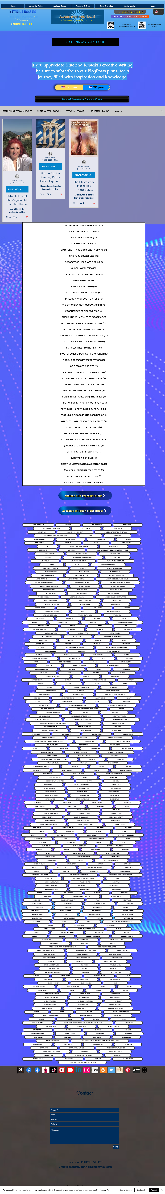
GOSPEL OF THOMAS (116, 939)
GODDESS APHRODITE (93, 936)
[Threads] (144, 1070)
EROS (34, 867)
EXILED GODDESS (125, 871)
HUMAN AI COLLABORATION (121, 1012)
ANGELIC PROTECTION (52, 604)
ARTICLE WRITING (64, 622)
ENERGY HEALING (50, 856)
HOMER (36, 1012)
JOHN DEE (98, 1058)
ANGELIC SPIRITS (40, 608)
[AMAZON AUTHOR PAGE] (20, 1070)
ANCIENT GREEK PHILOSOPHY (49, 586)
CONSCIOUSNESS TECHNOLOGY (81, 716)
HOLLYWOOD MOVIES (79, 1008)
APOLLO (83, 611)
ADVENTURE (117, 535)
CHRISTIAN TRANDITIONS (81, 687)
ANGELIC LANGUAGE (85, 600)
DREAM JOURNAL (85, 813)
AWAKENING (81, 651)
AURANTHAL (96, 644)
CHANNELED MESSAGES (53, 676)
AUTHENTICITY (125, 644)
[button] (162, 111)
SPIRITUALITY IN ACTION (48, 111)
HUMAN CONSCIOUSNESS (51, 1015)
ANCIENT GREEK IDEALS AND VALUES (117, 579)
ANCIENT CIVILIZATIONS (116, 575)
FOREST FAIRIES (126, 900)
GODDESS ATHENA (127, 936)
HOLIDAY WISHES (83, 1004)
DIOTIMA (116, 781)
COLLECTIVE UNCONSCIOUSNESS (87, 709)
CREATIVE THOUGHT (80, 752)
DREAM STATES (115, 820)
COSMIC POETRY (82, 737)
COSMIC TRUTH (83, 745)
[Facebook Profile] (29, 1070)
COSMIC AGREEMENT (50, 727)
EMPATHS (39, 849)
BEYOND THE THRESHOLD (40, 658)
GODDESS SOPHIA (47, 939)
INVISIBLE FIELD (48, 1055)
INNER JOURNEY (70, 1033)
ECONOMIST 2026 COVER (126, 835)
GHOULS (50, 925)
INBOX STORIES (51, 1026)
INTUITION (84, 1051)
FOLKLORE (37, 900)
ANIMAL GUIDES (97, 608)
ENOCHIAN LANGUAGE (111, 860)
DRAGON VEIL (72, 806)
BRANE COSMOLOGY (79, 665)
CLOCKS (97, 701)
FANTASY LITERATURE (51, 889)
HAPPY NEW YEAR (115, 972)
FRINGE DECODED (65, 911)
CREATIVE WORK (52, 755)
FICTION (39, 893)
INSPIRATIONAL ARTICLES (76, 1048)
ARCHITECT (69, 618)
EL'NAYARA (42, 842)
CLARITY (128, 698)
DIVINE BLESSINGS (49, 788)
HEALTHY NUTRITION (73, 986)
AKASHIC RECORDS (114, 553)
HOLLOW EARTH (47, 1008)
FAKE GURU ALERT (51, 885)
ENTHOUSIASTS (71, 864)
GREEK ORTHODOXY (49, 957)
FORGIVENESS (68, 903)
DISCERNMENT (48, 784)
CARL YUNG (43, 672)
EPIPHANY (127, 864)
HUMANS (69, 1019)
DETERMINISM (47, 773)
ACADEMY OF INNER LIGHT (75, 532)
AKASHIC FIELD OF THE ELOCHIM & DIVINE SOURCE (112, 550)
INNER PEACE (129, 1033)
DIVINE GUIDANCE (114, 792)
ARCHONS (97, 618)
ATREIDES (68, 644)
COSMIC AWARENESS (84, 727)
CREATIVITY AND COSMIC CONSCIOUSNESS (55, 759)
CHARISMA (67, 680)
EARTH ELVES (61, 835)
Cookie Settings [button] (126, 1190)
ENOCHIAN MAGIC (39, 864)
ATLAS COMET (39, 644)
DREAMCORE (100, 828)
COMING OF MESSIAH (53, 712)
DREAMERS (128, 828)
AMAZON (82, 568)
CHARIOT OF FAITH (37, 680)
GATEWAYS (37, 921)
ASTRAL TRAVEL (114, 633)
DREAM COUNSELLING (83, 810)
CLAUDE (37, 701)
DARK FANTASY (113, 763)
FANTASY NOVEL (84, 889)
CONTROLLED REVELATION (121, 719)
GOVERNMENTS (55, 943)
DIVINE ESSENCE (116, 788)
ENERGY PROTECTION (83, 856)
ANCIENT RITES (81, 593)
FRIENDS (125, 907)
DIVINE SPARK (67, 802)
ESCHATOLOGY (62, 867)
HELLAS (129, 986)
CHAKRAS (96, 672)
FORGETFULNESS (37, 903)
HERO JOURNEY (85, 994)
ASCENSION (71, 629)
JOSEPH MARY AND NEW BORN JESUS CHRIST (82, 1062)
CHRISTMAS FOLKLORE (112, 691)
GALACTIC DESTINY (95, 914)
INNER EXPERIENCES (37, 1033)
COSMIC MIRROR (128, 734)
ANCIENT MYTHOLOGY (115, 589)
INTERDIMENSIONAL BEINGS (51, 1051)
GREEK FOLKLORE (82, 954)
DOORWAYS (127, 802)
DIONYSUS (89, 781)
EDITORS (128, 838)
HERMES (125, 990)
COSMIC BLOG (117, 727)
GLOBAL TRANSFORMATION (86, 929)
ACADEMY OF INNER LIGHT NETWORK (116, 532)
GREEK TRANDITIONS (110, 961)
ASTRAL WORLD (47, 636)
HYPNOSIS (123, 1019)
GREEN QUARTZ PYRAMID (52, 965)
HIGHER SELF (118, 1001)
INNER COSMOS (97, 1030)
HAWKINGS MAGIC (99, 976)
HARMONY (37, 976)
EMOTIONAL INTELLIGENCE (115, 846)
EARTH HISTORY (91, 835)
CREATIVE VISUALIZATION (116, 752)
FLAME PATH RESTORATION (81, 896)
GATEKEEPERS (128, 918)
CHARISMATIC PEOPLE (99, 680)
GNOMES (118, 929)
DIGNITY (85, 777)
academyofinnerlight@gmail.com (90, 1166)
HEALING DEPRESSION (81, 979)
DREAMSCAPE (70, 831)
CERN (69, 672)
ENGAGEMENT (116, 856)
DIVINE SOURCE (116, 784)
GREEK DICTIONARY (49, 954)
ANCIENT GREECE (41, 579)
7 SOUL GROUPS (86, 528)
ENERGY (48, 853)
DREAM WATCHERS (68, 828)
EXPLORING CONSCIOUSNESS (79, 874)
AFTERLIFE (68, 543)
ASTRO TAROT (77, 636)
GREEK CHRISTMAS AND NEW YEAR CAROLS (62, 947)
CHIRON (124, 683)
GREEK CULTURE (122, 950)
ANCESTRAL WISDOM (81, 575)
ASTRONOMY (43, 640)
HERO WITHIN (116, 994)
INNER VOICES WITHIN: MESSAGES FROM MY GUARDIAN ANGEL (100, 1040)
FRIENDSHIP (35, 911)
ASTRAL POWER (83, 633)
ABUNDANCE (42, 532)
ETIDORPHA (65, 871)
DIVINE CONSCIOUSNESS (82, 784)
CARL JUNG (126, 669)
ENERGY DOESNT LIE (112, 853)
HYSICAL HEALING (37, 1022)
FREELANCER (68, 907)
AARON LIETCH (117, 528)
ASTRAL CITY (128, 629)
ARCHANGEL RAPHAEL (85, 615)
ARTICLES (93, 622)
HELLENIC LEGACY (42, 990)
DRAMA (127, 806)
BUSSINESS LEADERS (41, 669)
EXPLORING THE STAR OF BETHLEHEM (120, 874)
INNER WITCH (68, 1044)
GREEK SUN (79, 961)
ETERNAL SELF (128, 867)
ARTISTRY (73, 626)
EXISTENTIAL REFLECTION (40, 874)
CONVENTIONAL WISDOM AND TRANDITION (53, 723)
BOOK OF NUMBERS (65, 662)
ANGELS (68, 608)
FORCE (98, 900)
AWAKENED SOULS (50, 651)
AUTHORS (41, 647)
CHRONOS (37, 698)
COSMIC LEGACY (117, 730)
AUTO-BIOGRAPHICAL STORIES (74, 647)
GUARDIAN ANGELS (55, 968)
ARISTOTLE (125, 618)
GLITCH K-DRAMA (79, 925)
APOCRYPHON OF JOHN (52, 611)
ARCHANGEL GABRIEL (113, 611)
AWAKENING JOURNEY (113, 651)
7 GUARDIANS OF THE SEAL (51, 528)
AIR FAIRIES (71, 550)
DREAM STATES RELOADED (48, 824)
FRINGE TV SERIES (128, 911)
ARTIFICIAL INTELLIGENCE (125, 622)
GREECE (112, 943)
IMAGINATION (129, 1022)
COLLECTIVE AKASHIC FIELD (77, 705)
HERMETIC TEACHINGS (52, 994)
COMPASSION (114, 712)
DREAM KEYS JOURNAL (81, 817)
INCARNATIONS (81, 1026)
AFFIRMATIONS (39, 543)
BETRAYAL (127, 654)
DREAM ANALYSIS (50, 810)
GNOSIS (37, 932)
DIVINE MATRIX (114, 795)
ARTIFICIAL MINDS (43, 626)
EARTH (33, 835)
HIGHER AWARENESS (49, 1001)
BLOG (103, 658)
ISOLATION (117, 1055)
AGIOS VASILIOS (126, 543)
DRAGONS (100, 806)
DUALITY (98, 831)
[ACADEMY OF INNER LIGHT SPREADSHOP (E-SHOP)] (45, 1070)
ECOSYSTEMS (38, 838)
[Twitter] (111, 1070)
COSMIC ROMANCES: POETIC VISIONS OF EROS (49, 741)
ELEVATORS (71, 842)
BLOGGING (129, 658)
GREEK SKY (51, 961)
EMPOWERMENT (96, 849)
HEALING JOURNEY (53, 983)
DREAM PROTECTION (83, 820)
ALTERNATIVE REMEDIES (108, 564)
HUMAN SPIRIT (118, 1015)
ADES (90, 535)
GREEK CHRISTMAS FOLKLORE (106, 947)
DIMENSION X (113, 777)
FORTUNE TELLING (99, 903)
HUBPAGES (88, 1012)
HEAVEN (103, 986)
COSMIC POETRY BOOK (115, 737)
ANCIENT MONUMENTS (118, 586)
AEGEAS (128, 539)
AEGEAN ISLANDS (39, 539)
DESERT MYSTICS (67, 770)
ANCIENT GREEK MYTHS (82, 582)
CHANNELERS (86, 676)
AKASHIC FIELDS (50, 553)
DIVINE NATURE (50, 799)
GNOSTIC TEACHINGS (67, 932)
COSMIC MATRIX (97, 734)
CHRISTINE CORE (51, 691)
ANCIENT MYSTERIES (48, 589)
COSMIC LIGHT (36, 734)
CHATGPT (41, 683)
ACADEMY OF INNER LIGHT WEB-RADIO (55, 535)
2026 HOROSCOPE (38, 525)
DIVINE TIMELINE (97, 802)
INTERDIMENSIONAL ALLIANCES (115, 1048)
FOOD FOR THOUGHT (68, 900)
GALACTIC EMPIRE (127, 914)
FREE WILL (130, 903)
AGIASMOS (96, 543)
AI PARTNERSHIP (42, 550)
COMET (121, 709)
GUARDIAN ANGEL (115, 965)
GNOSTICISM (99, 932)
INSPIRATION (44, 1048)
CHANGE (122, 672)
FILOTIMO (97, 893)
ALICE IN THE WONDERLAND (115, 561)
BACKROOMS (68, 654)
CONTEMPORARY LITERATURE (83, 719)
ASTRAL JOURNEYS (51, 633)
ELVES (124, 842)
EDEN (65, 838)
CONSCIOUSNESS (44, 716)
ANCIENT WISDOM (43, 597)
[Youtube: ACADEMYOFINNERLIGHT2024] (70, 1070)
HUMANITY (42, 1019)
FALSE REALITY (82, 885)
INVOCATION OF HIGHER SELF (84, 1055)
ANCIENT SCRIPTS (113, 593)
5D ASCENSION (97, 525)
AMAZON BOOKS (83, 571)
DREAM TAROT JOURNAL (85, 824)
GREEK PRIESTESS (117, 957)
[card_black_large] (136, 1070)
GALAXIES (100, 918)
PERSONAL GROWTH (75, 111)
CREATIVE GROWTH (127, 748)
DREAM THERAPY (120, 824)
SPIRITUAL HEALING (100, 111)
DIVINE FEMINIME (51, 792)
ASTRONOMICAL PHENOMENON (113, 636)
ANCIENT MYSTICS (81, 589)
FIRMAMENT (47, 896)
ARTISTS (99, 626)
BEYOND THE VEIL (74, 658)
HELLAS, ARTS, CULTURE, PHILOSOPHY (18, 189)
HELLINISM (98, 990)
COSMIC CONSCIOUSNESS (50, 730)
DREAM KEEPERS (47, 817)
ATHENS (70, 640)
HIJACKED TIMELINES (50, 1004)
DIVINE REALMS (114, 799)
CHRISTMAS (80, 691)
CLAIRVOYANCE (100, 698)
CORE (89, 723)
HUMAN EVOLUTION (86, 1015)
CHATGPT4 (69, 683)
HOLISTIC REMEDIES (115, 1004)
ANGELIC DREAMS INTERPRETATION (116, 597)
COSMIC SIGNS (89, 741)
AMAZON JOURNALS (47, 575)
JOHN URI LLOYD (127, 1058)
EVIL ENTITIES (94, 871)
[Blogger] (103, 1070)
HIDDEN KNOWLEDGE (51, 997)
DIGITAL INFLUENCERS (54, 777)
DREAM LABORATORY (116, 817)
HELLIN (72, 990)
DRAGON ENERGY (40, 806)
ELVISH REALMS (46, 846)
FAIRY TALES (116, 882)
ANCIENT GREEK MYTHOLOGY (44, 582)
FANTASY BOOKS (114, 885)
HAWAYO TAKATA (66, 976)
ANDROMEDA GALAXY (77, 597)
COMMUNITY (85, 712)
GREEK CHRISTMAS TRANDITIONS (86, 950)
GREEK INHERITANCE (115, 954)
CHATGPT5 (97, 683)
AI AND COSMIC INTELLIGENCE (78, 546)
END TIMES (125, 849)
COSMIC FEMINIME (85, 730)
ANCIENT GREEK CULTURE (76, 579)
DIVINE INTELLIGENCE (51, 795)
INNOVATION (128, 1044)
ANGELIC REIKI (115, 604)
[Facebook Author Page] (37, 1070)
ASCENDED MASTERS (39, 629)
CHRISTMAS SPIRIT (45, 694)
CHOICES (49, 687)
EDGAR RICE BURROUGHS (96, 838)
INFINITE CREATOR (113, 1026)
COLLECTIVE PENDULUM (48, 709)
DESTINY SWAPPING (126, 770)
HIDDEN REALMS (84, 997)
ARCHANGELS (117, 615)
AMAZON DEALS (115, 571)
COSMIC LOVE (66, 734)
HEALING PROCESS (86, 983)
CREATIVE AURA (95, 748)
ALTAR (77, 564)
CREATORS (120, 759)
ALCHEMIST (48, 557)
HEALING (128, 976)
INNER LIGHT (100, 1033)
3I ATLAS (68, 525)
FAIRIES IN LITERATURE (52, 882)
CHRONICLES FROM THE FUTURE (115, 694)
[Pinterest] (128, 1070)
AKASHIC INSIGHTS (81, 553)
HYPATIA (96, 1019)
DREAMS (41, 831)
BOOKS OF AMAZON (125, 662)
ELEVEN (98, 842)
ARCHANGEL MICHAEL (50, 615)
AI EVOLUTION (113, 546)
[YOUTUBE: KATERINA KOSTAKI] (62, 1070)
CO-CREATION (125, 701)
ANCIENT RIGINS (51, 593)
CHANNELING (115, 676)
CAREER (98, 669)
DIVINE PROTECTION (82, 799)
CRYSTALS (83, 763)
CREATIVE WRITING (84, 755)
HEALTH (115, 983)
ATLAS (124, 640)
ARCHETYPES (40, 618)
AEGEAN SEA (101, 539)
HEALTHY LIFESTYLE (39, 986)
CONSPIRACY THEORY (119, 716)
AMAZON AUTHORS (51, 571)
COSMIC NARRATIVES (48, 737)
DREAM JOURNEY (117, 813)
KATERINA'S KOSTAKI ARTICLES (17, 111)
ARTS (125, 626)
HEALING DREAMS (115, 979)
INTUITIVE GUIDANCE (115, 1051)
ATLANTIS (98, 640)
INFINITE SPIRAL (37, 1030)
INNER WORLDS (97, 1044)
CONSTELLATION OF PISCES (43, 719)
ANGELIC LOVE (116, 600)
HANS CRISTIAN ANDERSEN (52, 972)
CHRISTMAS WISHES (78, 694)
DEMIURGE (128, 766)
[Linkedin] (78, 1070)
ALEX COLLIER (45, 561)
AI (47, 546)
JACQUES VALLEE (37, 1058)
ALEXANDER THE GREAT (78, 561)
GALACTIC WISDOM (69, 918)
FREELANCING (97, 907)
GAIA (66, 914)
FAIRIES (118, 878)
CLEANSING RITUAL (67, 701)
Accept (154, 1190)
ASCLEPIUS (99, 629)
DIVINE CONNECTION (83, 788)
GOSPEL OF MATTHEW (81, 939)
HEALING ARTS (48, 979)
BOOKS (95, 662)
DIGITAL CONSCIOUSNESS (114, 773)
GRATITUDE (84, 943)
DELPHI (102, 766)
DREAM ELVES (116, 810)
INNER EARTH (128, 1030)
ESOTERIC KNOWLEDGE (95, 867)
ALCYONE (117, 557)
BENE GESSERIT (98, 654)
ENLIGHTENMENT (52, 860)
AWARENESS (38, 654)
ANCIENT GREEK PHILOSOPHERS (120, 582)
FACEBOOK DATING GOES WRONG (83, 878)
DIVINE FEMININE (82, 792)
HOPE (62, 1012)
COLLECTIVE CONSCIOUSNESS (117, 705)
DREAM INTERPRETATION (50, 813)
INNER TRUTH (97, 1037)
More (117, 111)
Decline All (141, 1190)
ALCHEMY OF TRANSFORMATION (83, 557)
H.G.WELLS (113, 968)
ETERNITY (37, 871)
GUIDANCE (85, 968)
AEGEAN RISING (70, 539)
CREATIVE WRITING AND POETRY (85, 175)
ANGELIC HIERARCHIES (50, 600)
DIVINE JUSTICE (84, 795)
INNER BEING (67, 1030)
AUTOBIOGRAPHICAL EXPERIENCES (116, 647)
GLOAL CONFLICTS (111, 925)
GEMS (89, 921)
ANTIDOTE (127, 608)
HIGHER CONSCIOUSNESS (85, 1001)
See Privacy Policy (103, 1190)
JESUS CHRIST (69, 1058)
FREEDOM (39, 907)
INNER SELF (67, 1037)
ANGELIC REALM (85, 604)
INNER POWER (38, 1037)
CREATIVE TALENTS (47, 752)
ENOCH (81, 860)
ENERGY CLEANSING (79, 853)
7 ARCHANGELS (127, 525)
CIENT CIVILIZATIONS (67, 698)
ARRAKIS (34, 622)
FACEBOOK (48, 878)
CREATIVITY (114, 755)
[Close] (161, 1190)
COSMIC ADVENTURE (118, 723)
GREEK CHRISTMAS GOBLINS (46, 950)
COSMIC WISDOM (115, 745)
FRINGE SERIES (96, 911)
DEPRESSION (36, 770)
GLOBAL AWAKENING (50, 929)
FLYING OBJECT (116, 896)
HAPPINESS (85, 972)
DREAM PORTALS (50, 820)
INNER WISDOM (37, 1044)
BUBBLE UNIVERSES (113, 665)
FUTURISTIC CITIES (37, 914)
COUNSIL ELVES (63, 748)
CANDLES (72, 669)
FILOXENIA (124, 893)
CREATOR (92, 759)
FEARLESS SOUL (116, 889)
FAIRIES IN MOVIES (85, 882)
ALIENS (52, 564)
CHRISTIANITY (114, 687)
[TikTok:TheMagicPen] (53, 1070)
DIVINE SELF (37, 802)
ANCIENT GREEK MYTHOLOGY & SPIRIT (52, 166)
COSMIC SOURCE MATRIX (122, 741)
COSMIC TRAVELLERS (51, 745)
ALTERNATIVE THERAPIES (51, 568)
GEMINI (64, 921)
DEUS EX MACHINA (79, 773)
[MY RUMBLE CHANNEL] (95, 1070)
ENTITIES (100, 864)
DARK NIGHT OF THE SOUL (42, 766)
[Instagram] (86, 1070)
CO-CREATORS (43, 705)
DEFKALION (74, 766)
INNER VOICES (126, 1037)
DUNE (124, 831)
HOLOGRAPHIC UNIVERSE (115, 1008)
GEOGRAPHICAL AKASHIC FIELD (121, 921)
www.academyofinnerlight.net (126, 26)
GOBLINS (35, 936)
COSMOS (34, 748)
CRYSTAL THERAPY (53, 763)
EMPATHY (66, 849)
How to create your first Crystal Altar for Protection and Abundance (83, 1022)
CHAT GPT (130, 680)
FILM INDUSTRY (68, 893)
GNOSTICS (127, 932)
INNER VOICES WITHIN (52, 1040)
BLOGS (36, 662)
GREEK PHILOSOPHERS (83, 957)
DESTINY (96, 770)
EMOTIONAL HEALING (79, 846)
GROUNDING (84, 965)
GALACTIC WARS (37, 918)
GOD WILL (62, 936)
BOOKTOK (49, 665)
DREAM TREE (37, 828)
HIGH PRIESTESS (115, 997)
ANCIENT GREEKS (84, 586)
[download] (119, 1070)
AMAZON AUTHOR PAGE (114, 568)
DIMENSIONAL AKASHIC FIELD (55, 781)
